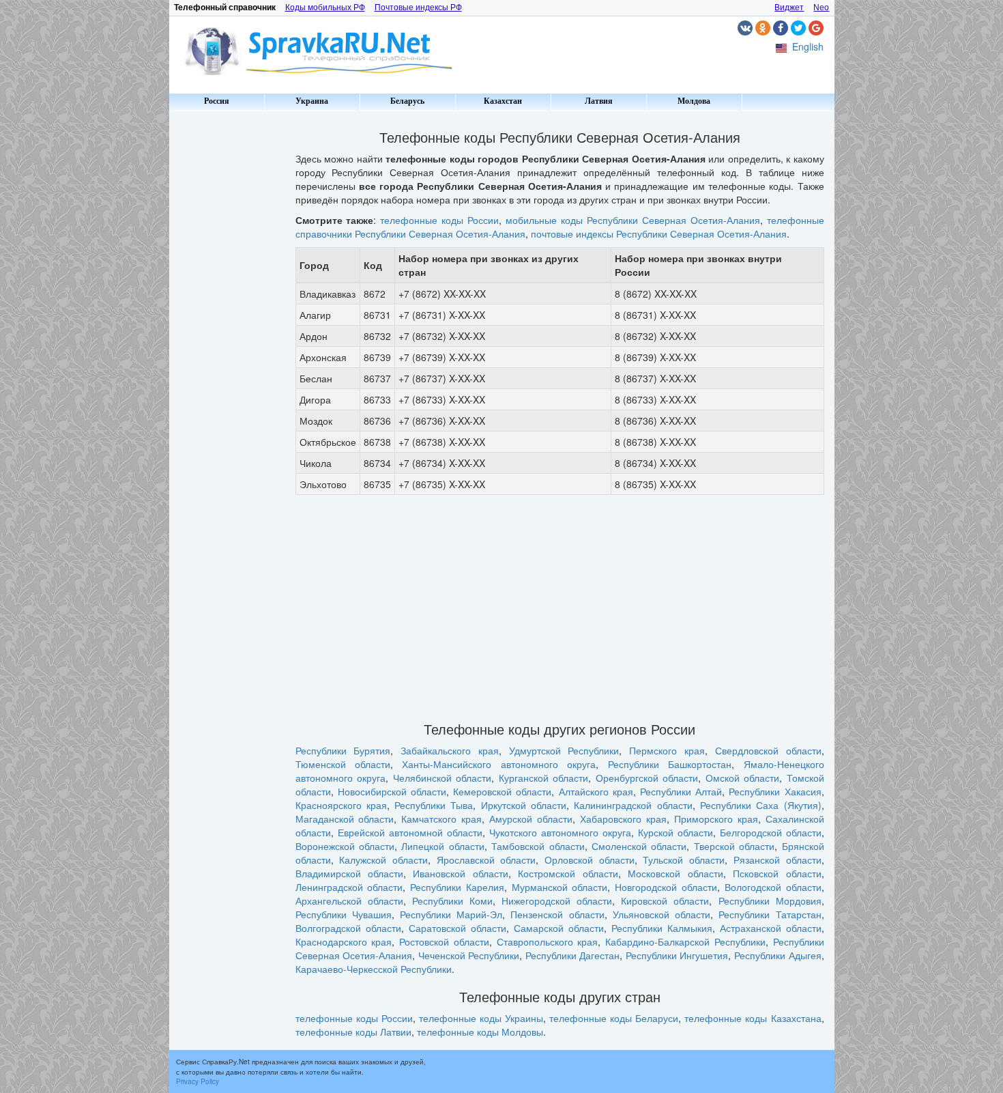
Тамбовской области (537, 846)
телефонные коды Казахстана (752, 1018)
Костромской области (567, 873)
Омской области (743, 777)
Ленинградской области (349, 887)
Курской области (675, 832)
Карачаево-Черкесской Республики (373, 969)
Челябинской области (442, 777)
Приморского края (716, 818)
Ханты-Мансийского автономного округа (499, 764)
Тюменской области (342, 764)
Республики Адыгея (778, 955)
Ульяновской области (661, 914)
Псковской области (777, 873)
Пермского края (667, 750)
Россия (216, 101)
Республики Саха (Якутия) (761, 805)
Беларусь (407, 101)
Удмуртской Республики (564, 750)
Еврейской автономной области (410, 832)
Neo (821, 7)
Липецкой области (442, 846)
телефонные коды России (439, 220)
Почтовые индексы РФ (418, 7)
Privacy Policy (197, 1081)
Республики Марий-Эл (451, 914)
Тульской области (684, 859)
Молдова (694, 101)
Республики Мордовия (770, 900)
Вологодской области (773, 887)
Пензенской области (557, 914)
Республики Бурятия (343, 750)
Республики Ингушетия (677, 955)
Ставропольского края (547, 941)
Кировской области (665, 900)
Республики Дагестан (572, 955)
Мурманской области (560, 887)
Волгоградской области (348, 928)
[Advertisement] (227, 321)
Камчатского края (441, 818)
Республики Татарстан (769, 914)
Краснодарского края (343, 941)
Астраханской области (771, 928)
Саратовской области (457, 928)
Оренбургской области (647, 777)
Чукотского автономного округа (560, 832)
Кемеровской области (502, 791)
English (808, 46)
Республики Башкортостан (669, 764)
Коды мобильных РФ (325, 7)
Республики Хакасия (775, 791)
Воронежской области (344, 846)
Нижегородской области (557, 900)
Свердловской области (768, 750)
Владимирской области (349, 873)
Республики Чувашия (343, 914)
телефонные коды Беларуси (613, 1018)
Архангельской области (349, 900)
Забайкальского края (450, 750)
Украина (311, 101)
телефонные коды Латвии (353, 1031)
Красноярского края (341, 805)
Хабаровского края (623, 818)
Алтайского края (596, 791)
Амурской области (530, 818)
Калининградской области (633, 805)
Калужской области (383, 859)
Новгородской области (666, 887)
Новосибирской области (392, 791)
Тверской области (734, 846)
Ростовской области (444, 941)
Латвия (599, 101)
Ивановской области (460, 873)
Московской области (675, 873)
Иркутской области (523, 805)
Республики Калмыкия (661, 928)
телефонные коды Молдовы (480, 1031)
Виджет (789, 7)
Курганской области (544, 777)
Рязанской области (777, 859)
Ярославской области (486, 859)
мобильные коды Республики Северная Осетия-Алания (633, 220)
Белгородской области (771, 832)
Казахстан (503, 101)
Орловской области (589, 859)
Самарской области (559, 928)
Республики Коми (452, 900)
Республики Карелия (457, 887)
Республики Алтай (681, 791)
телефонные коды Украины (481, 1018)
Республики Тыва (433, 805)
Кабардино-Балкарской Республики (685, 941)
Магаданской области (344, 818)
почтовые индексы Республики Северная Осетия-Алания (659, 233)
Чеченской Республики (469, 955)
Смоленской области (639, 846)
